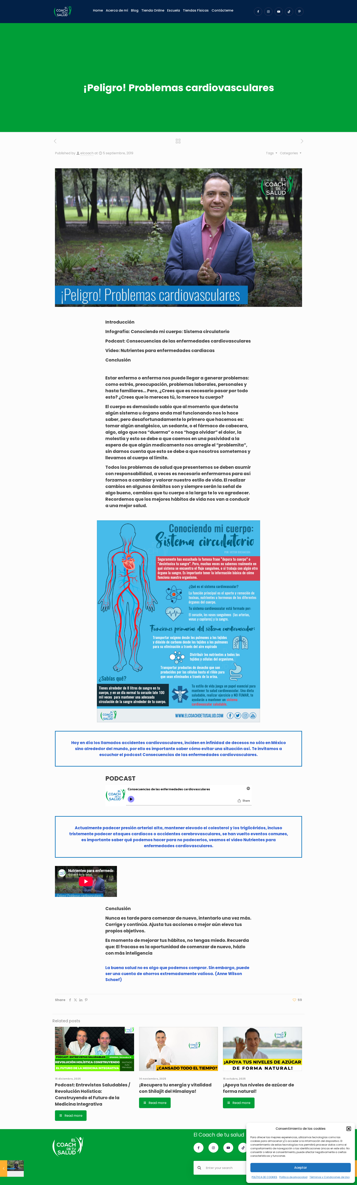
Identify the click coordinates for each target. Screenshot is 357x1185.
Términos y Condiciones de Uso (329, 1177)
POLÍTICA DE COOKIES (264, 1177)
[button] (349, 1129)
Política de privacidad (293, 1177)
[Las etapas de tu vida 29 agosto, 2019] (12, 1168)
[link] (178, 621)
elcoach (87, 153)
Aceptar (300, 1167)
